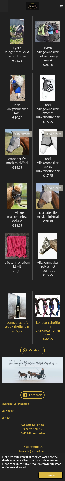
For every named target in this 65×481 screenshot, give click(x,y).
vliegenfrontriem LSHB (17, 264)
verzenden (8, 410)
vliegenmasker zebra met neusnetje (48, 266)
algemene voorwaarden (16, 403)
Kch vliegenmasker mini (17, 109)
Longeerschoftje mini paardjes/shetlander (48, 328)
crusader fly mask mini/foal (17, 161)
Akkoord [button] (50, 475)
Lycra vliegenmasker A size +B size (17, 52)
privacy (6, 417)
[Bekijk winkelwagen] (61, 6)
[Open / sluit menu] (4, 6)
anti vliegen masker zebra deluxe (17, 217)
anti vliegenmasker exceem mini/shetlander (48, 111)
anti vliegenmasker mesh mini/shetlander (48, 165)
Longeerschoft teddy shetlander (17, 324)
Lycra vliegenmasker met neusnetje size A (48, 54)
